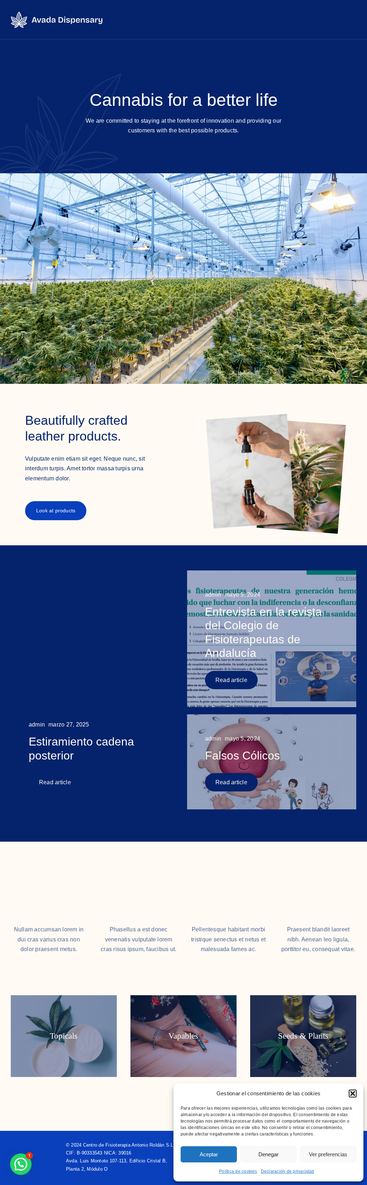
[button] (352, 1093)
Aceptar (209, 1154)
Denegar (268, 1154)
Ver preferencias (328, 1154)
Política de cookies (238, 1171)
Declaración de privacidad (287, 1171)
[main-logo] (57, 14)
